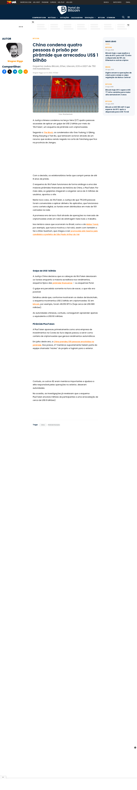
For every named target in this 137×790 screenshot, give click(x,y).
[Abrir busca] (123, 17)
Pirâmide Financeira (54, 425)
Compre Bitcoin (39, 18)
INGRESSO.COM (25, 2)
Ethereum (111, 18)
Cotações (64, 18)
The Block (48, 132)
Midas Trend (92, 224)
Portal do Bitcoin (68, 10)
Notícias (52, 18)
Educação (89, 18)
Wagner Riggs (15, 61)
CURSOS (53, 2)
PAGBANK (45, 2)
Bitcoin (101, 18)
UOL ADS (69, 2)
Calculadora (77, 18)
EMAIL (128, 2)
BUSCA (106, 2)
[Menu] (128, 17)
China (43, 425)
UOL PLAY (61, 2)
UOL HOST (36, 2)
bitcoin (36, 304)
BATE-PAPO (117, 2)
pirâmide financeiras (62, 283)
